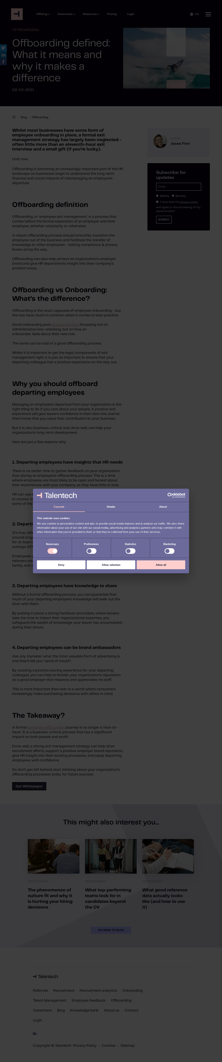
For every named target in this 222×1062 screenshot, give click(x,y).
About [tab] (163, 506)
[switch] (91, 551)
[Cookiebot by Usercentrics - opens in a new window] (170, 495)
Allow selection (111, 564)
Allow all (161, 564)
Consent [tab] (59, 506)
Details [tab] (111, 506)
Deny (61, 564)
